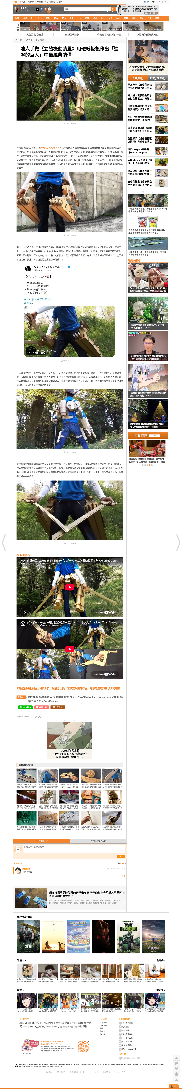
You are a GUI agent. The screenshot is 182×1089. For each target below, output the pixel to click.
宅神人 (87, 697)
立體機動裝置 (61, 697)
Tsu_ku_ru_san (101, 697)
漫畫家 (31, 1026)
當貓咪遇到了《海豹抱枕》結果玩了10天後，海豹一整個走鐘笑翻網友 (154, 980)
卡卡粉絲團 (145, 2)
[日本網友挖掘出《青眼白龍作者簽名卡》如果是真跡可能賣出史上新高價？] (148, 130)
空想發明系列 (72, 34)
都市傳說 (73, 1023)
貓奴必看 (82, 1023)
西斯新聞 (40, 2)
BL (26, 1023)
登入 (175, 1086)
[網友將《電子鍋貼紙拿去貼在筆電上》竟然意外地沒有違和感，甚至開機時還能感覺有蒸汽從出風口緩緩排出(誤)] (148, 97)
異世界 (91, 12)
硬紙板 (116, 697)
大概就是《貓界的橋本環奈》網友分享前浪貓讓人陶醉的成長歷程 (91, 980)
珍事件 (100, 12)
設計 (134, 18)
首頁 (17, 18)
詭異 (87, 18)
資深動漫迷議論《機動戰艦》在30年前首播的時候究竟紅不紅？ (155, 1010)
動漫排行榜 (40, 1026)
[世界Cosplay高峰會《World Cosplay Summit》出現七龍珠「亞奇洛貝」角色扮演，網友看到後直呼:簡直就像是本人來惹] (148, 151)
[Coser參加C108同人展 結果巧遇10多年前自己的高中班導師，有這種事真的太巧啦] (148, 280)
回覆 (123, 876)
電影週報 (82, 1026)
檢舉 (123, 869)
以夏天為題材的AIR (147, 34)
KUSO (79, 18)
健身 (79, 12)
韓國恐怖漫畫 (67, 1027)
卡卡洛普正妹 (127, 1038)
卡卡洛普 (18, 40)
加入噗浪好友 (45, 9)
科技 (103, 18)
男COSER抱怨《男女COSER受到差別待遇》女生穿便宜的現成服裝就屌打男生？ (26, 1010)
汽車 (149, 18)
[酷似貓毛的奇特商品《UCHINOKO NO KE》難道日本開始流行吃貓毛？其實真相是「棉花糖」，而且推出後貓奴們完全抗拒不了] (143, 451)
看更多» (160, 960)
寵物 (64, 18)
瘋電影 (35, 1022)
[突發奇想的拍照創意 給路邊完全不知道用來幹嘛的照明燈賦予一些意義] (148, 415)
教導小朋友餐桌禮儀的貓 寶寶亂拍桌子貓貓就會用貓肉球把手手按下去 (69, 980)
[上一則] (4, 542)
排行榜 (59, 2)
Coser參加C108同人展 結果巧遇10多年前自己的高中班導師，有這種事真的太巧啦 (148, 290)
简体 (153, 2)
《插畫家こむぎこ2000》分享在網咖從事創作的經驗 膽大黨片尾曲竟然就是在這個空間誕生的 (133, 1010)
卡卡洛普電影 (127, 1034)
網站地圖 (48, 1072)
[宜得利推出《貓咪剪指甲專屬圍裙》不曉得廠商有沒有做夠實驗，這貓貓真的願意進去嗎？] (148, 183)
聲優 (96, 12)
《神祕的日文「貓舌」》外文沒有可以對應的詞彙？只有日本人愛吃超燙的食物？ (48, 980)
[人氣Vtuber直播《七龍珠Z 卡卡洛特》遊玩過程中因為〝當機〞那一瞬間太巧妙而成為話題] (148, 162)
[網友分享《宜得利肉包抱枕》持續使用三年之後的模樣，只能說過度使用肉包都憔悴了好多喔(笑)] (148, 86)
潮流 (142, 18)
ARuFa (54, 1027)
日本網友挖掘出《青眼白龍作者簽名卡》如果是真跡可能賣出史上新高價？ (48, 1010)
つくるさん (76, 697)
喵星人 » (21, 960)
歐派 (67, 1022)
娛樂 (95, 18)
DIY (30, 697)
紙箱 (36, 697)
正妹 (33, 18)
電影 (46, 2)
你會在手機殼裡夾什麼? (109, 34)
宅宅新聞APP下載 (49, 9)
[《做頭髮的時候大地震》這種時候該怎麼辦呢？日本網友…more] (148, 377)
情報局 (52, 2)
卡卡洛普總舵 (127, 1023)
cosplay (25, 1027)
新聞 (124, 1058)
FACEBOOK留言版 (98, 841)
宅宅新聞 (31, 2)
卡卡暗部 (94, 1072)
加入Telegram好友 (129, 1049)
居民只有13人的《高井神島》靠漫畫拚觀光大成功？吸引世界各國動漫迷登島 (90, 1010)
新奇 (56, 18)
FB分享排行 (158, 78)
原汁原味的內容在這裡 (27, 137)
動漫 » (20, 990)
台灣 (105, 12)
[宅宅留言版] (176, 1063)
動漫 (40, 18)
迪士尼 (57, 1023)
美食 (110, 18)
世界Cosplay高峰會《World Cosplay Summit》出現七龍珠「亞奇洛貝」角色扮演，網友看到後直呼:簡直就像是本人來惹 (70, 1010)
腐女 (29, 1023)
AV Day (48, 1027)
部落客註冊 (74, 1072)
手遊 (60, 1026)
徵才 (85, 1072)
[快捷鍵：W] (176, 1074)
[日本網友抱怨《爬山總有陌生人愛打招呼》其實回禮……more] (148, 310)
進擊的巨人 (45, 697)
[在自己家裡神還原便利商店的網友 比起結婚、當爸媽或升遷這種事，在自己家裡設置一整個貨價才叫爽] (148, 119)
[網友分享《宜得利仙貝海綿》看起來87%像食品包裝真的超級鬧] (148, 173)
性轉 (51, 1023)
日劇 (75, 12)
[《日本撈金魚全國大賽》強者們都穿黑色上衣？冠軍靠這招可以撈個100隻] (148, 347)
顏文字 (70, 12)
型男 (72, 18)
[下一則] (178, 542)
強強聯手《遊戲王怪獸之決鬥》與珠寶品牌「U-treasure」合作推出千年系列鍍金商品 (112, 1010)
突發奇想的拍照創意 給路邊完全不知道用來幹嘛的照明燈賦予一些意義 (147, 425)
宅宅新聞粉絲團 (41, 9)
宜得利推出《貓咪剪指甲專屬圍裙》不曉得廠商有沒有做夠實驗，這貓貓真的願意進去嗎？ (26, 980)
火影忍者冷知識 (34, 34)
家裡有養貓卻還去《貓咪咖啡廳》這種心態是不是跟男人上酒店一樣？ (133, 980)
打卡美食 (84, 12)
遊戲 (118, 18)
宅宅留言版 (41, 841)
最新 (25, 18)
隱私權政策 (60, 1072)
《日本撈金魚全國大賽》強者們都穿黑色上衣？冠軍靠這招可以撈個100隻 (148, 357)
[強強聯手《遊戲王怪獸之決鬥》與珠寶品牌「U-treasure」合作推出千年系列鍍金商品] (148, 140)
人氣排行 (138, 78)
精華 (157, 18)
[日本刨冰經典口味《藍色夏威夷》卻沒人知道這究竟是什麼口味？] (148, 108)
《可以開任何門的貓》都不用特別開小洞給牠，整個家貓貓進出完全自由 (112, 980)
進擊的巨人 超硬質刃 (50, 148)
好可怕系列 (44, 1023)
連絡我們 (106, 1072)
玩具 (126, 18)
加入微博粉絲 (127, 1045)
